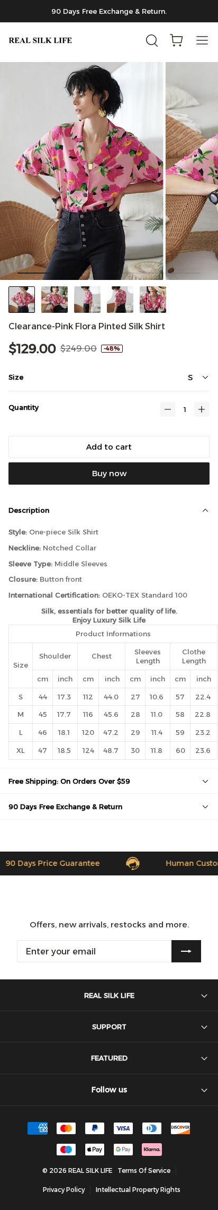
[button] (167, 409)
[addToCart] (109, 447)
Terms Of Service (143, 1170)
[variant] (163, 377)
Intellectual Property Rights (138, 1190)
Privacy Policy (64, 1190)
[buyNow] (109, 473)
